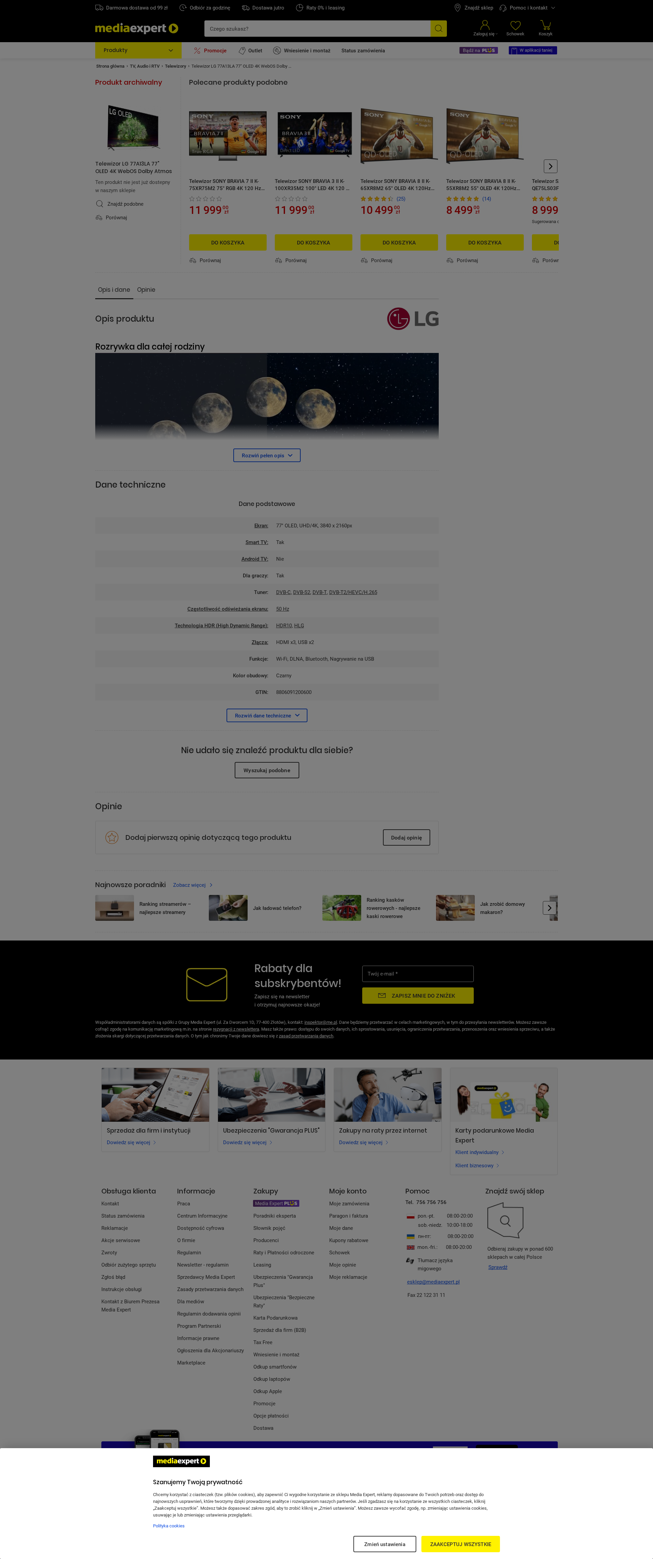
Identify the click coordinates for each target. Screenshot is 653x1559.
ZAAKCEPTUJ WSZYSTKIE (460, 1544)
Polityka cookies (169, 1526)
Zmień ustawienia (384, 1544)
